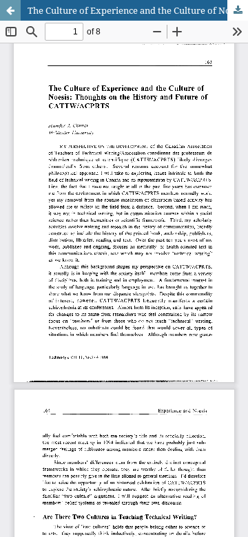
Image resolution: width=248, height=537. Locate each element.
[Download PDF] (237, 10)
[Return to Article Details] (10, 10)
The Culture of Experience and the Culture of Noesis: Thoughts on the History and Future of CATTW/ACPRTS (138, 10)
